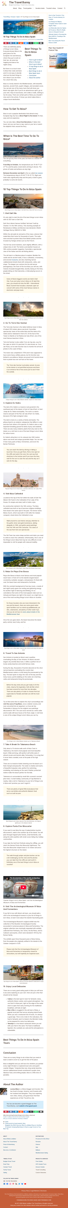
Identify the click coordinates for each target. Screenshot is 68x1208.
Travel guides (27, 8)
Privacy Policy (25, 1191)
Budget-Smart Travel (9, 1161)
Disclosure (43, 1191)
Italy (37, 1147)
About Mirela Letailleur (9, 1139)
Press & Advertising (9, 1144)
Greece (38, 1144)
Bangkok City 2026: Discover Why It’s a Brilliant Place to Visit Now (23, 1125)
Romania (38, 1141)
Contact (59, 8)
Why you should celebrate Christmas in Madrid (15, 1118)
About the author (34, 78)
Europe (13, 17)
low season (39, 173)
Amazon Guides (40, 1167)
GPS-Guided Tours (41, 1164)
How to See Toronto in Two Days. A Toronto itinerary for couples (57, 17)
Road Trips (6, 1164)
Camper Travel (7, 1167)
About (15, 8)
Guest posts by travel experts (13, 1123)
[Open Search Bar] (64, 8)
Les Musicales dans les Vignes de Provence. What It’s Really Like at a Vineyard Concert (57, 30)
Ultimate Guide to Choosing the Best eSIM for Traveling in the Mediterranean (57, 36)
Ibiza (24, 1123)
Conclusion (32, 75)
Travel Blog (6, 17)
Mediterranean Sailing (42, 1153)
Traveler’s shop (51, 8)
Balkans (38, 1150)
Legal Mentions (35, 1191)
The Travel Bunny (19, 2)
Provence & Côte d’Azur (42, 1139)
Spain (18, 17)
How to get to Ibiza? (35, 60)
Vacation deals (40, 8)
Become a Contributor (9, 1150)
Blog (19, 8)
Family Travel (7, 1170)
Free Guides (39, 1161)
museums (15, 260)
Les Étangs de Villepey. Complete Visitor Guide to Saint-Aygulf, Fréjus (58, 23)
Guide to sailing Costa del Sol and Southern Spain (16, 1116)
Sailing (5, 1172)
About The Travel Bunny (10, 1141)
